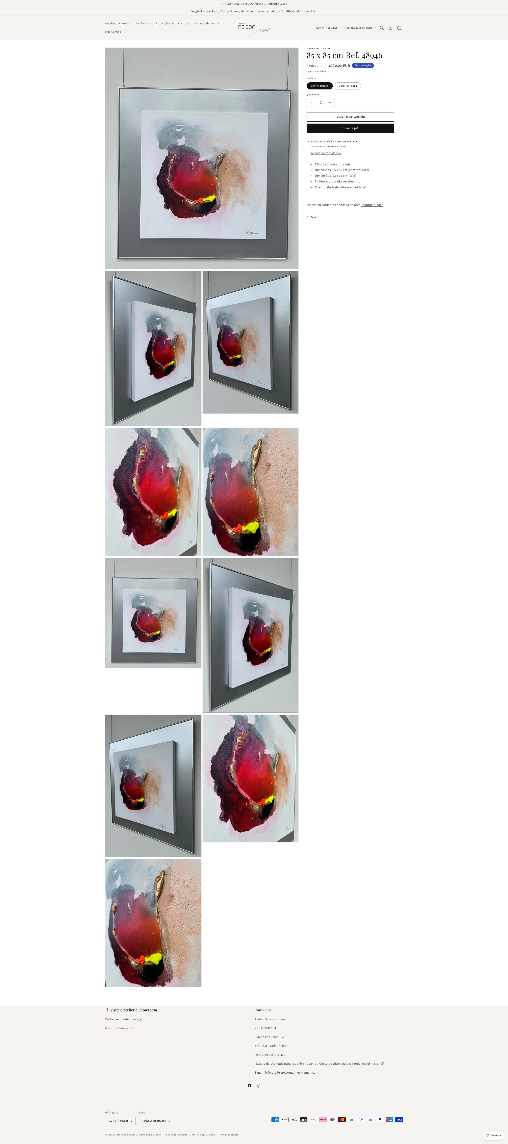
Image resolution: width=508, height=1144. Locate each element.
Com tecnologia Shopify (148, 1134)
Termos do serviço (229, 1134)
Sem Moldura (320, 86)
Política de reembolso (176, 1134)
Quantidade (313, 94)
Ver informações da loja (326, 153)
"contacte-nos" (372, 205)
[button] (118, 23)
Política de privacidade (203, 1134)
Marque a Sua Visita (119, 1028)
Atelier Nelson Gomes (124, 1134)
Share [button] (314, 217)
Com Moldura (348, 86)
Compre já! (350, 128)
